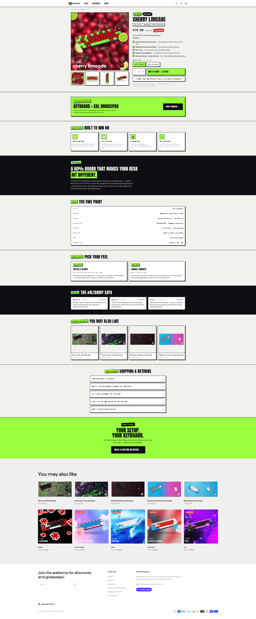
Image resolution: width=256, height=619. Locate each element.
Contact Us (111, 584)
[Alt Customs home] (74, 3)
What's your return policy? (104, 409)
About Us (111, 580)
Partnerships (112, 595)
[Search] (181, 3)
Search (110, 577)
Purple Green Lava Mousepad (84, 501)
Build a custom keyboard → (128, 449)
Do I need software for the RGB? (106, 394)
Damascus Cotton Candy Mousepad (159, 501)
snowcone (151, 547)
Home (72, 9)
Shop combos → (173, 106)
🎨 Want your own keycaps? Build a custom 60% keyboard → (159, 79)
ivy (185, 547)
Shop (86, 3)
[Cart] (186, 3)
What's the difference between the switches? (112, 386)
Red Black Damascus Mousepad (122, 501)
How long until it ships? (103, 379)
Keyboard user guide (115, 592)
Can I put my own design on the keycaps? (110, 402)
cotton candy (79, 547)
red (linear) (139, 64)
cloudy (40, 547)
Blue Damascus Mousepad (193, 501)
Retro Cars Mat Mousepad (47, 501)
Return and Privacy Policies (117, 588)
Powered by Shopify (58, 611)
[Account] (176, 3)
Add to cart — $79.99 (158, 71)
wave (113, 547)
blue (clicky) (153, 64)
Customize (96, 3)
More (106, 3)
